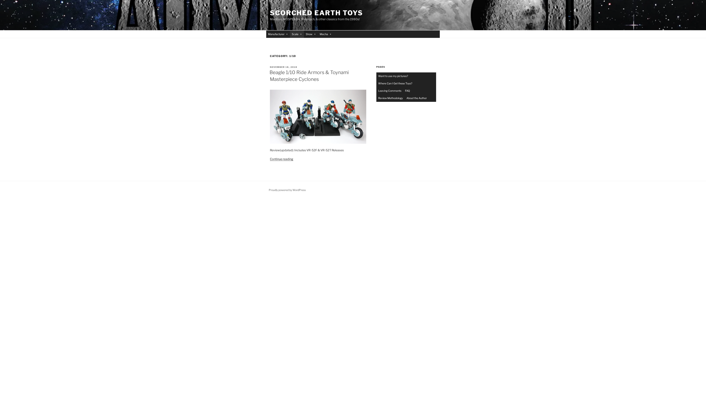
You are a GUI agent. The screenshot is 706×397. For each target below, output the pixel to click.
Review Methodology (390, 98)
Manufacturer (276, 34)
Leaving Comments (389, 90)
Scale (295, 34)
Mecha (324, 34)
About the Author (417, 98)
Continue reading (281, 159)
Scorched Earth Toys (316, 13)
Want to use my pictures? (393, 76)
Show (309, 34)
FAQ (407, 90)
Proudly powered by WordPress (287, 190)
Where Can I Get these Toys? (395, 83)
